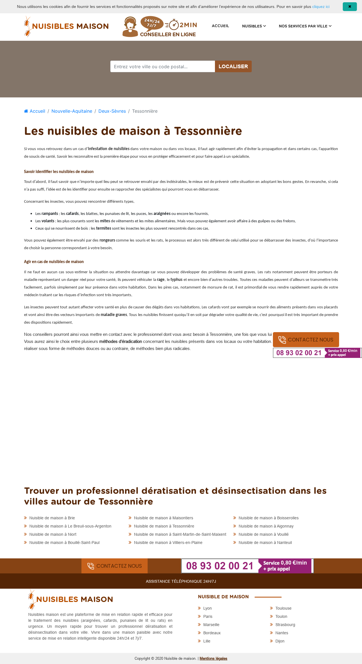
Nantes (281, 633)
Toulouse (283, 608)
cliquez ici (320, 6)
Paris (207, 616)
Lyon (207, 608)
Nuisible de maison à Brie (51, 518)
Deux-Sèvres (112, 111)
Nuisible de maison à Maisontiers (163, 518)
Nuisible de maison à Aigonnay (266, 526)
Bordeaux (211, 633)
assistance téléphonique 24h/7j (181, 581)
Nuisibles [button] (257, 26)
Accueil (220, 26)
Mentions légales (213, 658)
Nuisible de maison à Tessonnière (163, 526)
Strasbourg (284, 624)
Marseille (210, 624)
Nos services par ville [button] (308, 26)
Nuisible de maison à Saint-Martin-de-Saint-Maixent (179, 534)
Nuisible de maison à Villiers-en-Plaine (167, 542)
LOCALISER (233, 66)
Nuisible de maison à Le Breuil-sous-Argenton (69, 526)
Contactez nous (310, 339)
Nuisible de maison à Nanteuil (265, 542)
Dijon (279, 641)
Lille (206, 641)
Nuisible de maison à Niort (52, 534)
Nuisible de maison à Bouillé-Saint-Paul (64, 542)
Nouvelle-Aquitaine (71, 111)
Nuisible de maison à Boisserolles (268, 518)
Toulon (280, 616)
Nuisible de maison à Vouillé (263, 534)
